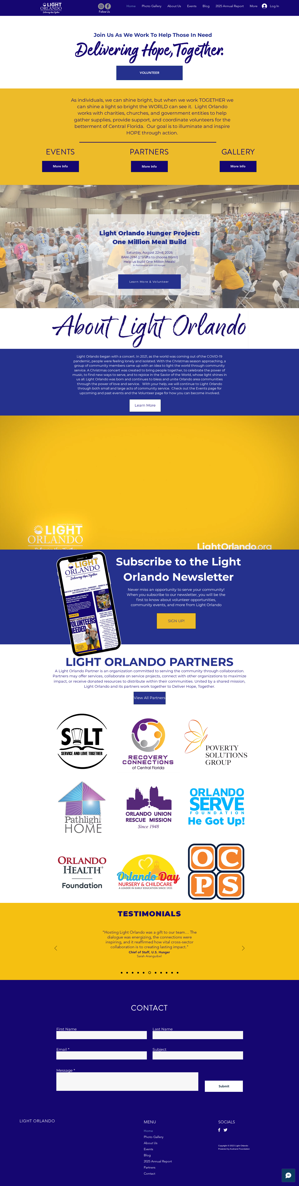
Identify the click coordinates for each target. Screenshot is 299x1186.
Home (148, 1131)
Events (148, 1149)
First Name (66, 1029)
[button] (82, 742)
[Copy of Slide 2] (132, 972)
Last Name (163, 1029)
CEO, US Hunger (149, 942)
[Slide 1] (121, 972)
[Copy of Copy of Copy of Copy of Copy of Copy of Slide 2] (160, 972)
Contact (149, 1173)
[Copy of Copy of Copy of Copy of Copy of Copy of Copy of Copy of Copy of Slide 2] (177, 972)
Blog (147, 1155)
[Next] (243, 948)
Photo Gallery (153, 1137)
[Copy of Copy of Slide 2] (138, 972)
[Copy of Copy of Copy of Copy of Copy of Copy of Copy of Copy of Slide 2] (172, 972)
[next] (240, 809)
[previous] (57, 809)
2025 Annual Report (158, 1161)
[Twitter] (225, 1130)
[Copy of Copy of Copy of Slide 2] (143, 972)
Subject (159, 1049)
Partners (149, 1167)
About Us (150, 1143)
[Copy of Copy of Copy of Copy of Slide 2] (149, 972)
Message (64, 1070)
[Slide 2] (127, 972)
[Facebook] (108, 6)
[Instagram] (101, 6)
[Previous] (56, 948)
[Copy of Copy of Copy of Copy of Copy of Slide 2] (154, 972)
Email (61, 1049)
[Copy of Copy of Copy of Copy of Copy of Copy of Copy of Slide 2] (166, 972)
